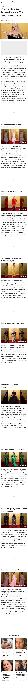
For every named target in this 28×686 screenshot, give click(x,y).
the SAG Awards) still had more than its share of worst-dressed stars (13, 61)
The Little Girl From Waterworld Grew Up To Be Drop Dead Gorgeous (20, 654)
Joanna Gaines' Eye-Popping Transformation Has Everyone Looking (7, 675)
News (2, 6)
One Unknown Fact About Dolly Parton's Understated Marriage (7, 654)
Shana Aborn (6, 18)
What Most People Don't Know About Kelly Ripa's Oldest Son (20, 675)
